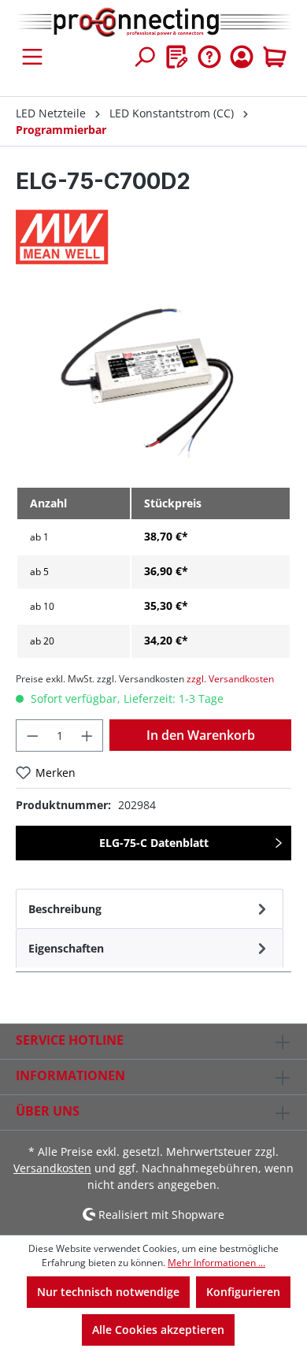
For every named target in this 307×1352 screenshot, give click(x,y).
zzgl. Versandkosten (230, 678)
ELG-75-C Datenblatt (154, 842)
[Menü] (32, 56)
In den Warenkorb (200, 735)
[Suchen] (144, 56)
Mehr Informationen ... (216, 1262)
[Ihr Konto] (241, 56)
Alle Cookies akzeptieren (158, 1329)
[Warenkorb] (274, 56)
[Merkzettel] (177, 56)
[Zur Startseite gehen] (153, 22)
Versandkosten (52, 1168)
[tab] (149, 908)
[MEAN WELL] (153, 237)
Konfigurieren (243, 1291)
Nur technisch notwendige (108, 1291)
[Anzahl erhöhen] (87, 735)
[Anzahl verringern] (32, 735)
